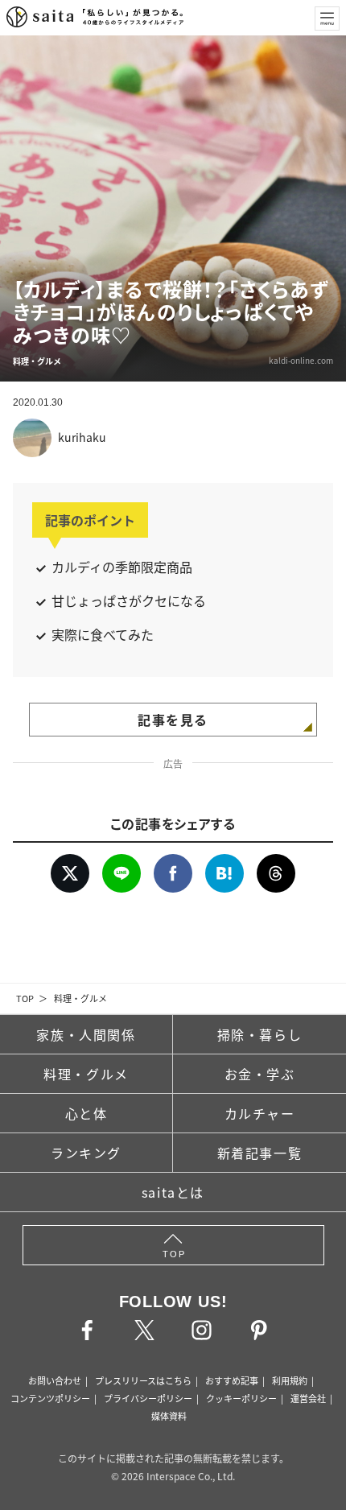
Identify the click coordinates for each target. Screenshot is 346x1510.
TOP (25, 998)
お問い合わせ (54, 1380)
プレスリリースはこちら (143, 1380)
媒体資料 (169, 1415)
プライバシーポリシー (148, 1398)
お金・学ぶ (259, 1073)
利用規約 (289, 1380)
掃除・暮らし (260, 1034)
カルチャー (259, 1113)
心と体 (86, 1113)
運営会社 (308, 1398)
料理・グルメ (80, 998)
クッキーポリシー (241, 1398)
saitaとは (173, 1192)
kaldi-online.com (301, 360)
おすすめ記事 (231, 1380)
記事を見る (173, 719)
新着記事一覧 (260, 1152)
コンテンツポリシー (50, 1398)
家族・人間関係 (85, 1034)
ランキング (86, 1152)
